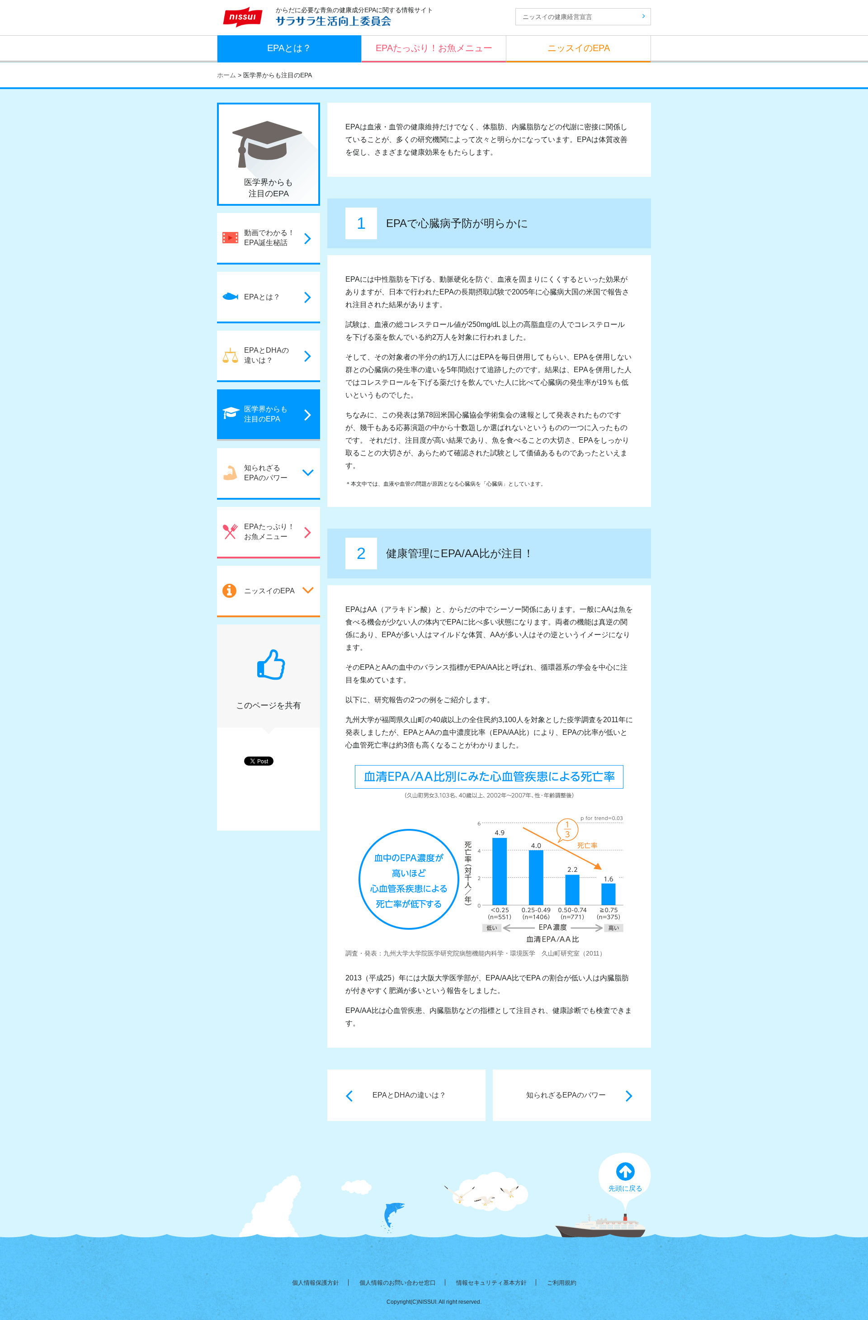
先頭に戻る (625, 1188)
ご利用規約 (561, 1282)
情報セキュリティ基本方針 (491, 1282)
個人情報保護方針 (315, 1282)
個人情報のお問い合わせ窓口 (397, 1282)
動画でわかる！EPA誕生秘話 (269, 237)
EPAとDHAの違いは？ (409, 1095)
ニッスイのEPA (578, 48)
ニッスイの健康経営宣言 (557, 16)
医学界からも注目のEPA (266, 414)
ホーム (226, 75)
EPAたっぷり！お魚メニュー (434, 48)
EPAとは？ (289, 48)
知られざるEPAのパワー (566, 1095)
